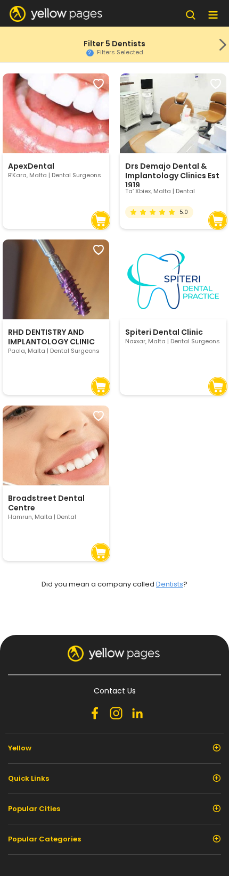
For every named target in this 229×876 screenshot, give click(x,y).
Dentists (169, 584)
